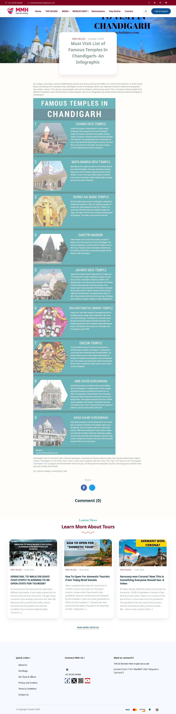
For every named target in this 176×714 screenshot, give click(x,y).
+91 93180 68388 (15, 3)
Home (38, 11)
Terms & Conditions (27, 689)
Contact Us (23, 695)
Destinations (98, 11)
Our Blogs (23, 671)
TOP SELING (51, 11)
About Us (22, 665)
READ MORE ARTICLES (88, 627)
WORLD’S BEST (80, 11)
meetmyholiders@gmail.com (42, 3)
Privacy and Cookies (27, 683)
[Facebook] (67, 680)
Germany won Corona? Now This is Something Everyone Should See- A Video (142, 580)
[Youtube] (87, 680)
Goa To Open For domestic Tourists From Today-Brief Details (87, 578)
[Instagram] (80, 680)
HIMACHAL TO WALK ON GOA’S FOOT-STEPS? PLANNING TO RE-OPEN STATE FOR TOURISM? (30, 580)
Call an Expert (161, 11)
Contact (129, 11)
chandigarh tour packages (44, 463)
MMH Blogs (78, 38)
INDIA (65, 11)
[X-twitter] (74, 680)
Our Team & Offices (27, 677)
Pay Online (114, 11)
